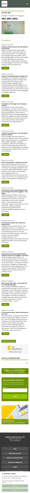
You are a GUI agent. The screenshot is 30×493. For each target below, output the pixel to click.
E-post (5, 387)
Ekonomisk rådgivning (15, 462)
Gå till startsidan (9, 341)
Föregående (6, 40)
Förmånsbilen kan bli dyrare (14, 11)
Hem (3, 11)
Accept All (15, 486)
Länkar (15, 467)
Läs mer (5, 68)
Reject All (15, 490)
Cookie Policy (9, 482)
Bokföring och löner (15, 453)
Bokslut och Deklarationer (15, 458)
